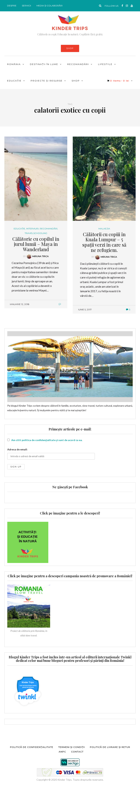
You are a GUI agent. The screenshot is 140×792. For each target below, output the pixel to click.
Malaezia (104, 229)
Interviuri (32, 229)
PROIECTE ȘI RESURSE (47, 80)
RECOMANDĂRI (78, 64)
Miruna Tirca (40, 256)
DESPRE (11, 5)
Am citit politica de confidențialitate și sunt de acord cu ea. (46, 440)
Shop (76, 80)
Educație (14, 80)
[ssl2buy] (70, 762)
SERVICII (26, 5)
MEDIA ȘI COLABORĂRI (49, 5)
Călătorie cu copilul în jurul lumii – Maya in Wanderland (35, 244)
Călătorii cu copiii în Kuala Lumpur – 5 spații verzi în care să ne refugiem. (104, 242)
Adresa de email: (17, 449)
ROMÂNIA (14, 64)
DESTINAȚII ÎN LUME (44, 64)
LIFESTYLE (105, 64)
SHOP (70, 48)
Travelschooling (36, 233)
